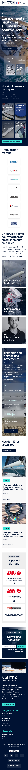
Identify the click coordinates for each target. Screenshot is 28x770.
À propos (4, 739)
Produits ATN (6, 723)
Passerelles (5, 720)
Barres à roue (6, 725)
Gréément (5, 716)
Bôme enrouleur (7, 713)
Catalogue (22, 60)
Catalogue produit (7, 734)
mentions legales (19, 651)
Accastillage (6, 718)
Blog (3, 736)
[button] (18, 3)
